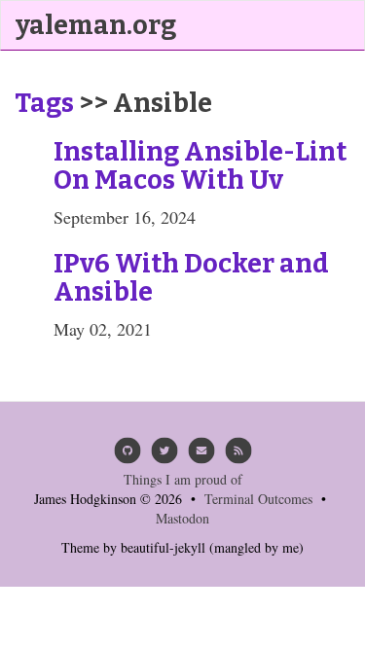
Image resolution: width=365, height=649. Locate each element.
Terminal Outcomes (258, 498)
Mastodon (182, 518)
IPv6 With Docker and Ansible (191, 278)
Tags (44, 103)
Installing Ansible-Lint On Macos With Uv (200, 166)
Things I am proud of (183, 479)
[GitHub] (127, 456)
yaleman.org (96, 25)
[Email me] (201, 456)
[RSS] (238, 456)
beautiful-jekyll (163, 547)
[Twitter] (164, 456)
